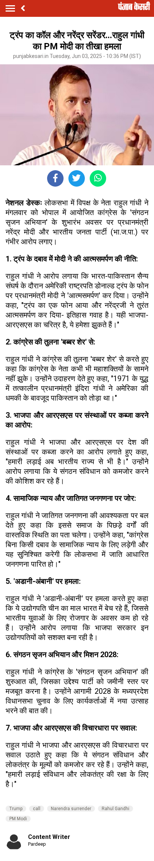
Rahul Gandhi (115, 808)
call (36, 808)
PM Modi (18, 818)
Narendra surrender (71, 808)
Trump (15, 808)
